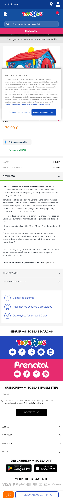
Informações (10, 272)
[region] (32, 94)
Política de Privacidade (33, 403)
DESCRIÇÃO (9, 176)
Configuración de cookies (19, 112)
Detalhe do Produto (14, 281)
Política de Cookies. (13, 104)
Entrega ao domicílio (18, 142)
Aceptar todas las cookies (43, 112)
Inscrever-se (31, 412)
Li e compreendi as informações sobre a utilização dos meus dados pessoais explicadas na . (32, 402)
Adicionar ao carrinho (37, 495)
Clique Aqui (48, 262)
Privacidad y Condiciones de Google (36, 104)
